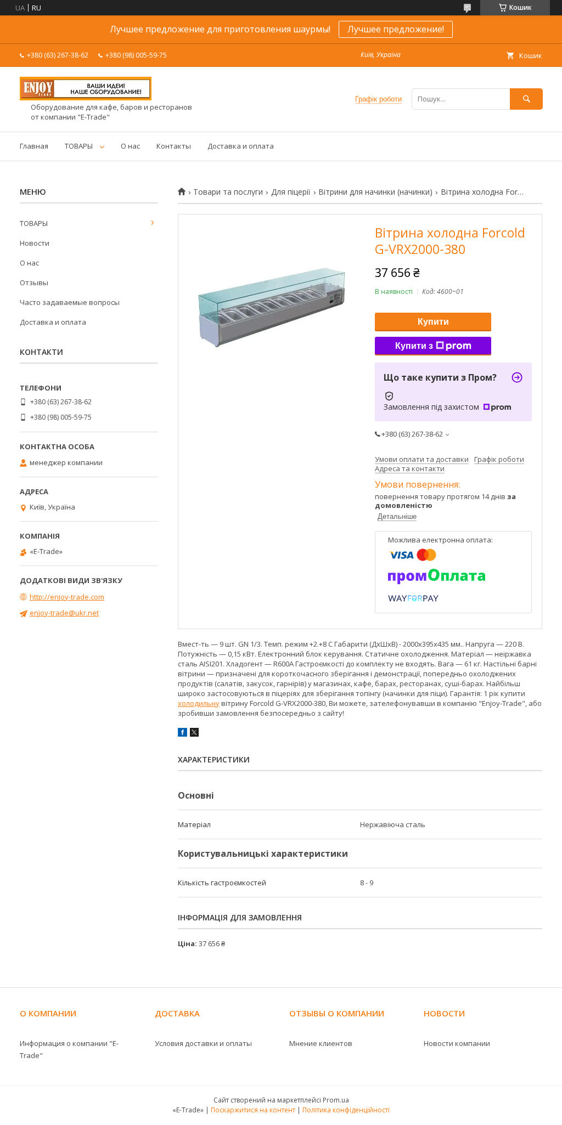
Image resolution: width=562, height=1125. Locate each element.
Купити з (414, 345)
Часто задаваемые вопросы (70, 302)
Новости (34, 243)
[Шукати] (526, 99)
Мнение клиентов (320, 1043)
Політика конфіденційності (346, 1110)
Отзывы (34, 282)
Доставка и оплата (240, 146)
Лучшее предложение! (395, 29)
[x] (194, 734)
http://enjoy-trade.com (67, 596)
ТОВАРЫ (79, 146)
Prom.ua (336, 1100)
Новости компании (457, 1043)
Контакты (173, 146)
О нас (130, 146)
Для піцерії (291, 192)
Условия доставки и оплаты (203, 1043)
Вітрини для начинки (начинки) (375, 192)
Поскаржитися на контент (253, 1110)
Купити (433, 321)
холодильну (199, 703)
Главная (34, 146)
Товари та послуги (228, 192)
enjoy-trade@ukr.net (64, 612)
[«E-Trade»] (85, 98)
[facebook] (182, 734)
